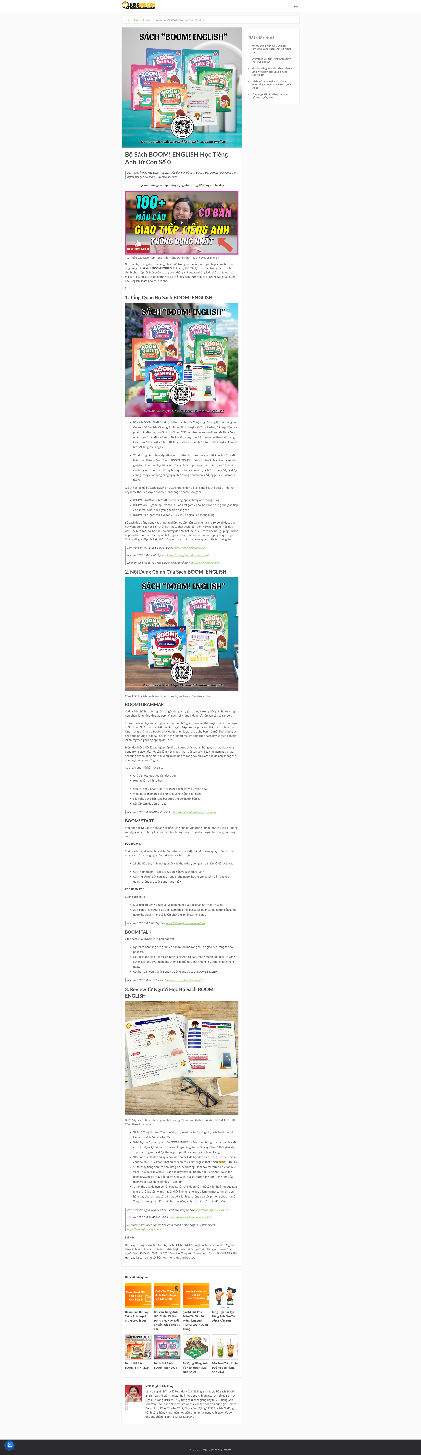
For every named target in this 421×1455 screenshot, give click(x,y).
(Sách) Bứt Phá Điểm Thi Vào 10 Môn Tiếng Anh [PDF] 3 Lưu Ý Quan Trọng (272, 84)
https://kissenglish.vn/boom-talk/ (184, 980)
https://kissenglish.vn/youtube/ (144, 1229)
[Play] (181, 223)
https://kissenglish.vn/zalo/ (204, 563)
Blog (296, 7)
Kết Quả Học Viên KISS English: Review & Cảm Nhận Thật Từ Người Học (272, 49)
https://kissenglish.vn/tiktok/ (211, 1210)
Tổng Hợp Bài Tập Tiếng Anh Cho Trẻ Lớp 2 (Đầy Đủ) (270, 96)
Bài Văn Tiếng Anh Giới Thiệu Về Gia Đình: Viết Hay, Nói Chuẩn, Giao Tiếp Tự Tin (272, 71)
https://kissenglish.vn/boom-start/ (185, 923)
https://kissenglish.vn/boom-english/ (188, 555)
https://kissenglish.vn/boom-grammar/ (194, 812)
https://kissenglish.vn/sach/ (189, 548)
